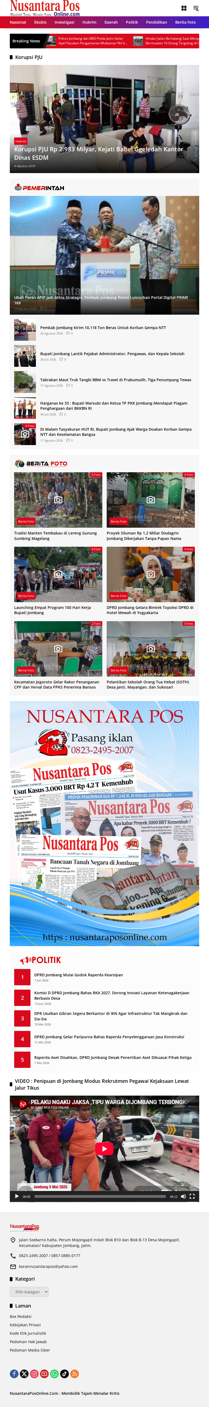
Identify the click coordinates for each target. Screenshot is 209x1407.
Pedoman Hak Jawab (28, 1341)
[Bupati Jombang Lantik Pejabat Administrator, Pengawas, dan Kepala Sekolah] (25, 356)
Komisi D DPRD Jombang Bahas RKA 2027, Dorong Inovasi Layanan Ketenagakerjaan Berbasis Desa (111, 995)
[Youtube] (44, 1374)
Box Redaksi (21, 1316)
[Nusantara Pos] (45, 7)
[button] (196, 8)
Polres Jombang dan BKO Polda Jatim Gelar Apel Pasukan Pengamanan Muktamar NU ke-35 (53, 41)
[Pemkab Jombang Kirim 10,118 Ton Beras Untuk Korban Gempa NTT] (25, 330)
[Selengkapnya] (104, 187)
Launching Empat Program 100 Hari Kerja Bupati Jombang (52, 610)
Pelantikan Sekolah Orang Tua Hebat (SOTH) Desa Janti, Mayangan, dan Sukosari (148, 684)
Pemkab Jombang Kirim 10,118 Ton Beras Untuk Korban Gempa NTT (103, 327)
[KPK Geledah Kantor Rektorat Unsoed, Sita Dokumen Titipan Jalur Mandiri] (186, 41)
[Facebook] (14, 1374)
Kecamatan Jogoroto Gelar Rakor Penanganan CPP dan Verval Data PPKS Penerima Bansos (56, 684)
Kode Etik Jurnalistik (28, 1333)
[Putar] (17, 1196)
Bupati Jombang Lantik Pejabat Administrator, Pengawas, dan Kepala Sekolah (112, 353)
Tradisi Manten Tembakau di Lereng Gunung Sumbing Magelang (55, 535)
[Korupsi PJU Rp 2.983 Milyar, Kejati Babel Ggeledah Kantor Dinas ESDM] (104, 119)
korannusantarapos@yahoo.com (48, 1266)
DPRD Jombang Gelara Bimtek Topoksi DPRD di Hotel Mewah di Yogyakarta (150, 610)
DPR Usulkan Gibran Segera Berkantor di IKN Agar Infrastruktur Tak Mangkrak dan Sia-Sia (111, 1016)
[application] (104, 1149)
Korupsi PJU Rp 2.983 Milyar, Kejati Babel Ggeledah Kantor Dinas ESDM (98, 153)
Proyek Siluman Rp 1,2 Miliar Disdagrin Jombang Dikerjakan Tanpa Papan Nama (144, 535)
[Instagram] (34, 1374)
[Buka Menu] (184, 8)
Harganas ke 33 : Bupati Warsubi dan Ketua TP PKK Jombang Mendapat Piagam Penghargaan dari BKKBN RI (113, 406)
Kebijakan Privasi (25, 1324)
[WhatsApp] (54, 1374)
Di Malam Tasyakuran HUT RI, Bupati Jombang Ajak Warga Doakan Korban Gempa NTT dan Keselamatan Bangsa (116, 432)
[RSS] (74, 1374)
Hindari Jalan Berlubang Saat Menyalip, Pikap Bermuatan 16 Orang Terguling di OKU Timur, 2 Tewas (141, 41)
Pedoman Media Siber (30, 1350)
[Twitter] (24, 1374)
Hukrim (21, 141)
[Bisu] (183, 1196)
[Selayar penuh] (192, 1196)
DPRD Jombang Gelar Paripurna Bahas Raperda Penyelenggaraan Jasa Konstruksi (109, 1036)
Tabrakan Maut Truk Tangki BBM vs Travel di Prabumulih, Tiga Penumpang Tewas (115, 379)
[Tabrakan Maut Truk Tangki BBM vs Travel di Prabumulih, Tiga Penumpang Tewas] (25, 382)
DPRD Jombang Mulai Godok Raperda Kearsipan (78, 974)
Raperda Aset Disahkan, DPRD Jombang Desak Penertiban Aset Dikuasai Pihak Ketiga (113, 1057)
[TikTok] (64, 1374)
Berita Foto (26, 521)
